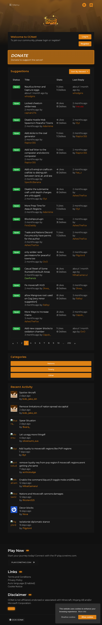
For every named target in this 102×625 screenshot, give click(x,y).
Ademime (48, 126)
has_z (79, 172)
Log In (85, 36)
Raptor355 (30, 143)
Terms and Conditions (19, 577)
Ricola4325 (29, 500)
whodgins (30, 96)
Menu (15, 4)
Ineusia (79, 106)
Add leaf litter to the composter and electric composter (37, 152)
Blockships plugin (34, 219)
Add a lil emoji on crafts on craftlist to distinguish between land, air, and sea (38, 172)
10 (58, 343)
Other (51, 375)
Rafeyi (46, 305)
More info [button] (82, 611)
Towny (51, 369)
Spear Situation (27, 420)
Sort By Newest (78, 71)
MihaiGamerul (80, 275)
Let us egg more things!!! (32, 434)
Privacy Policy (15, 580)
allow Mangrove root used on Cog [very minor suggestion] (39, 298)
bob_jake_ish (30, 399)
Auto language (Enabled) (21, 583)
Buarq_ (26, 427)
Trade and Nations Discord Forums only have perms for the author (38, 235)
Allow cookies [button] (87, 617)
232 (69, 343)
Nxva (25, 514)
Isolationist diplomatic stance (34, 522)
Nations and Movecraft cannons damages (41, 494)
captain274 (30, 113)
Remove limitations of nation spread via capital (43, 406)
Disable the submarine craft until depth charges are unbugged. (38, 192)
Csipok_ (80, 315)
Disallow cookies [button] (68, 617)
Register (85, 44)
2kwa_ (46, 288)
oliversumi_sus (31, 441)
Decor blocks (26, 508)
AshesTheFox (80, 195)
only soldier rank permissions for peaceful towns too (37, 255)
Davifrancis (30, 278)
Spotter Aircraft (27, 392)
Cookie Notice (15, 586)
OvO (45, 261)
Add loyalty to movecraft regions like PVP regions (45, 448)
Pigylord (80, 255)
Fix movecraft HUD (35, 285)
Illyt (78, 123)
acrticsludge (29, 472)
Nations (51, 363)
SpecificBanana (33, 182)
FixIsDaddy (30, 225)
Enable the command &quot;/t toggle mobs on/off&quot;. (49, 480)
